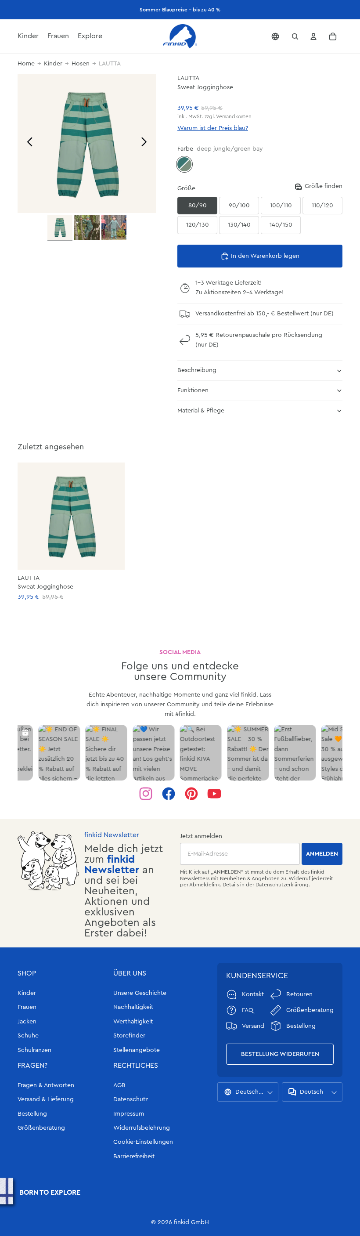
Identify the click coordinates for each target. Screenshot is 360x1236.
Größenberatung (41, 1128)
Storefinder (129, 1036)
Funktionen (193, 390)
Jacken (27, 1022)
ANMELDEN (322, 854)
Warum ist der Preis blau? (212, 128)
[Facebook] (168, 794)
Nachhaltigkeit (133, 1007)
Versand (253, 1026)
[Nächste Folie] (146, 143)
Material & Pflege (200, 411)
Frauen (27, 1007)
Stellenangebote (136, 1050)
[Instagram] (146, 794)
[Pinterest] (191, 794)
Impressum (128, 1114)
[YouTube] (214, 794)
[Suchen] (295, 36)
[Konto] (313, 36)
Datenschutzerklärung (282, 884)
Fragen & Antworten (46, 1085)
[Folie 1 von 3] (59, 228)
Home (26, 64)
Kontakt (253, 994)
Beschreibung (196, 370)
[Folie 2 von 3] (86, 227)
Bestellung (32, 1114)
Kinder (53, 64)
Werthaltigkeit (133, 1022)
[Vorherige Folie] (27, 143)
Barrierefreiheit (134, 1156)
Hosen (81, 64)
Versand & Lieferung (46, 1099)
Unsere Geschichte (139, 993)
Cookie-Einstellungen (143, 1142)
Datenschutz (130, 1099)
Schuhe (28, 1036)
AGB (119, 1085)
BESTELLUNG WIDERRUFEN (280, 1054)
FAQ (247, 1010)
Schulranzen (34, 1050)
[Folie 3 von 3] (113, 227)
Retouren (299, 994)
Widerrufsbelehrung (141, 1128)
